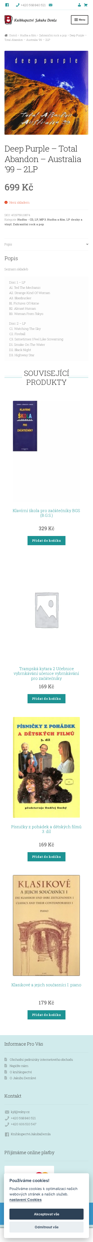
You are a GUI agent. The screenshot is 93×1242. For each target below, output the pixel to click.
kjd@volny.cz (20, 1112)
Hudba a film (28, 35)
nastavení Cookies (25, 1199)
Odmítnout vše (47, 1227)
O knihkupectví (21, 1072)
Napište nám (19, 1066)
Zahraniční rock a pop (53, 35)
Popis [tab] (8, 244)
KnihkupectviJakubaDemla (31, 1134)
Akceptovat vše (46, 1214)
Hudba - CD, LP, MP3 (31, 219)
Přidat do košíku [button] (46, 540)
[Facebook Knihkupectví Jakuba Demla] (7, 5)
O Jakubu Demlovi (23, 1078)
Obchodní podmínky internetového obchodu (41, 1059)
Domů (13, 35)
